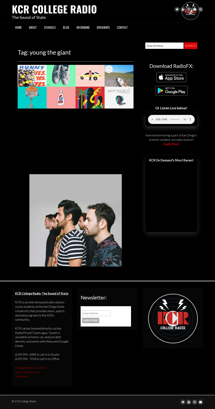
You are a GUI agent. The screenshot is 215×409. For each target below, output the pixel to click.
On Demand (83, 27)
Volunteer (21, 376)
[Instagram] (188, 9)
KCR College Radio (54, 8)
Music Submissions (27, 372)
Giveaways (103, 27)
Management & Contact (30, 368)
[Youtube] (182, 9)
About (33, 27)
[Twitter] (177, 9)
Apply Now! (171, 144)
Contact (122, 27)
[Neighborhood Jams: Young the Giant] (75, 220)
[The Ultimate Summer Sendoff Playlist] (76, 86)
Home (18, 27)
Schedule (50, 27)
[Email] (194, 9)
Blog (66, 27)
